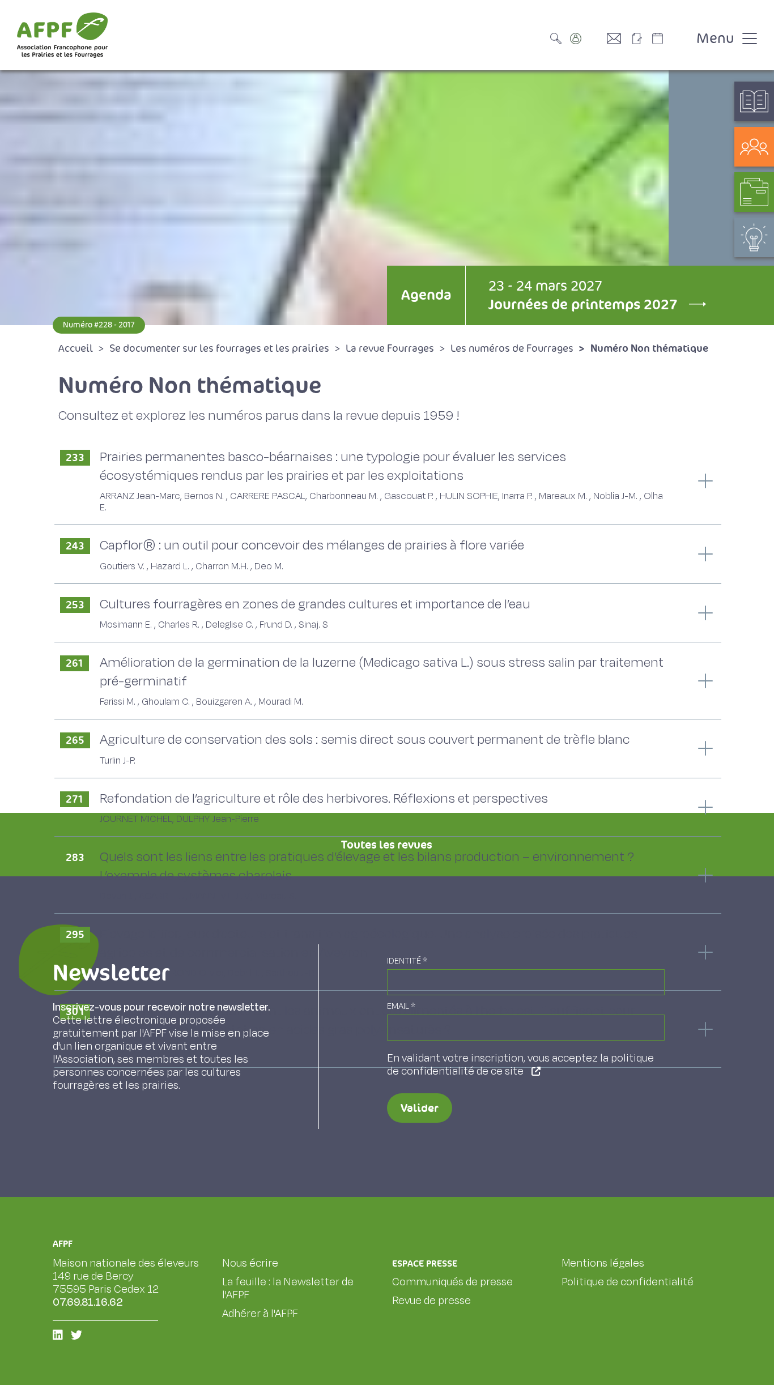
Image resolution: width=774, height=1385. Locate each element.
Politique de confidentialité (628, 1282)
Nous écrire (250, 1263)
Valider (420, 1108)
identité (407, 961)
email (401, 1006)
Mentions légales (603, 1263)
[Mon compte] (587, 38)
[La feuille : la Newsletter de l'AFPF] (640, 38)
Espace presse (424, 1263)
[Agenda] (669, 38)
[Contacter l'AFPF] (618, 38)
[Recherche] (558, 38)
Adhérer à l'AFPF (260, 1313)
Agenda (426, 294)
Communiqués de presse (452, 1282)
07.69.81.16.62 (88, 1302)
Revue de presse (431, 1300)
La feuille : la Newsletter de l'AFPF (288, 1288)
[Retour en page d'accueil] (62, 35)
